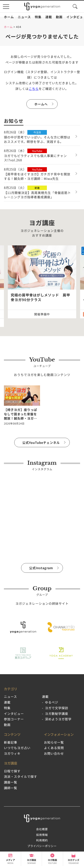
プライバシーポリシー (42, 846)
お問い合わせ (54, 753)
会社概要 (42, 829)
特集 (38, 16)
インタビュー (14, 713)
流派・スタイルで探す (20, 776)
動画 (59, 16)
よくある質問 (54, 747)
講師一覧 (10, 787)
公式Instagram (41, 567)
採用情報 (42, 835)
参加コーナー (14, 719)
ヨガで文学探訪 (56, 707)
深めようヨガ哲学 (58, 719)
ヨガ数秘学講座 (56, 713)
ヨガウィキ (12, 753)
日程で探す (12, 771)
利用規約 (42, 840)
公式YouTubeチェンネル (41, 442)
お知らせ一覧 (54, 742)
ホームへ (41, 104)
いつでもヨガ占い (17, 747)
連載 (48, 16)
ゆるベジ (51, 702)
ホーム (9, 16)
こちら (34, 88)
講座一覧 (10, 782)
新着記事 (10, 742)
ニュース (24, 16)
